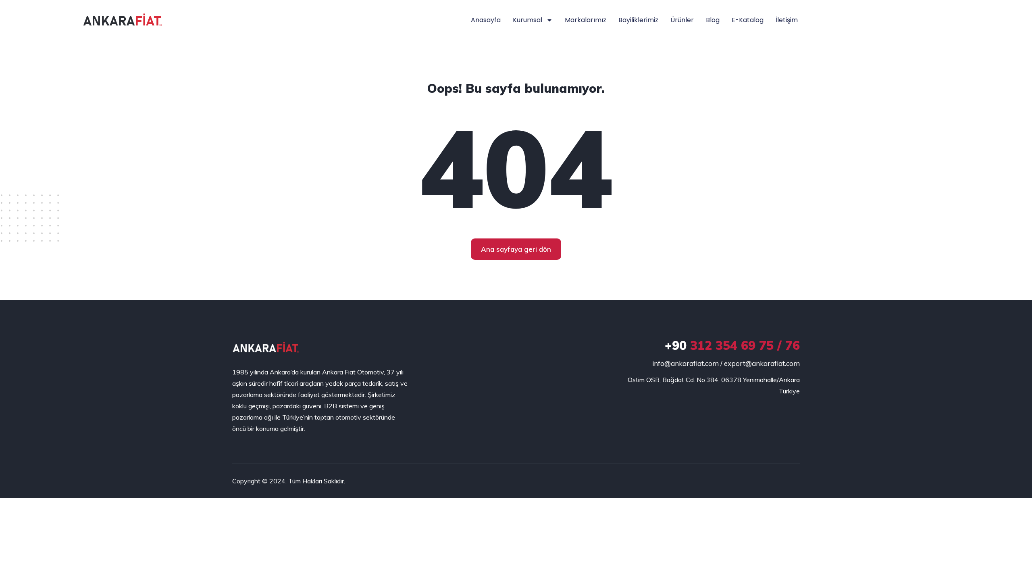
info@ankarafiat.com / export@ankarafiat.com (726, 363)
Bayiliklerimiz (638, 20)
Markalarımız (585, 20)
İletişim (787, 20)
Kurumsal (527, 20)
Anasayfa (486, 20)
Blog (713, 20)
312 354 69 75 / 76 (732, 345)
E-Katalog (748, 20)
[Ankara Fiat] (265, 347)
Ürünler (682, 20)
